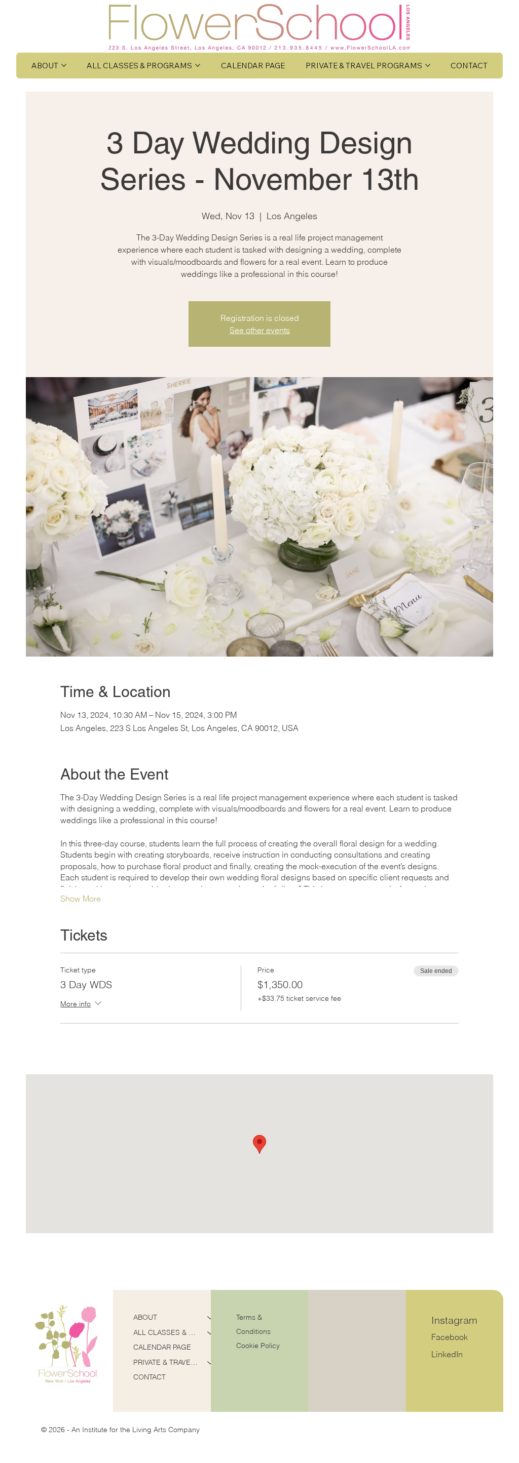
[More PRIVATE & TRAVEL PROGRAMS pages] (427, 65)
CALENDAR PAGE (162, 1347)
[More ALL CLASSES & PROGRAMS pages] (197, 65)
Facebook (449, 1337)
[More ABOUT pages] (63, 65)
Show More (80, 898)
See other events (260, 330)
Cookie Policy (258, 1345)
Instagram (454, 1320)
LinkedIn (447, 1354)
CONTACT (149, 1376)
